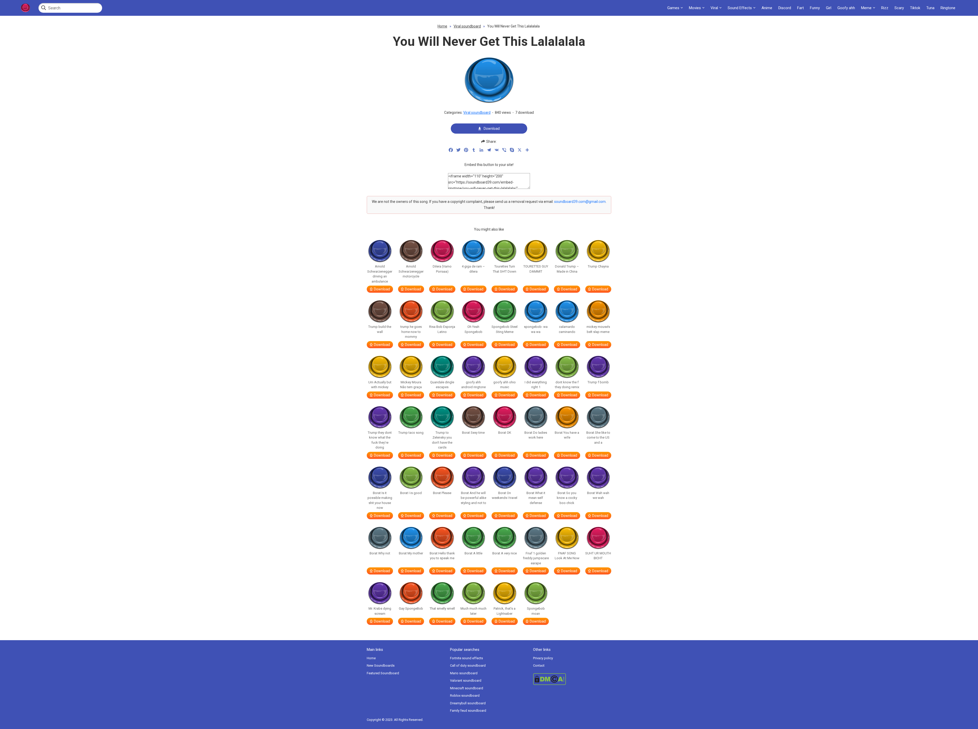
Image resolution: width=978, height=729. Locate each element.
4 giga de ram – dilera (473, 268)
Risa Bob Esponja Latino (442, 329)
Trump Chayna (598, 266)
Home (442, 26)
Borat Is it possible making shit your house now (380, 500)
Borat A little (473, 553)
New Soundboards (381, 665)
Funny (815, 8)
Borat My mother (411, 553)
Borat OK (504, 432)
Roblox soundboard (465, 695)
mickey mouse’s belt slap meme (598, 329)
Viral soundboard (467, 26)
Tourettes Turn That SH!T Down (504, 268)
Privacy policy (543, 658)
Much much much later (473, 611)
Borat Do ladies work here (535, 435)
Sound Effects (740, 8)
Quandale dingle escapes (442, 384)
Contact (539, 665)
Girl (828, 8)
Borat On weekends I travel (504, 495)
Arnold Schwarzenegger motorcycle (411, 271)
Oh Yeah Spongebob (473, 329)
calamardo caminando (567, 329)
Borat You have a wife (567, 435)
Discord (784, 8)
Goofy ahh (846, 8)
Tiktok (915, 8)
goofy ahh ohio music (504, 384)
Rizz (884, 8)
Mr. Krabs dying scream (380, 611)
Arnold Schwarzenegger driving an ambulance (379, 273)
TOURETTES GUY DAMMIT (535, 268)
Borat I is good (411, 493)
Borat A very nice (504, 553)
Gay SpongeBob (411, 608)
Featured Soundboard (383, 673)
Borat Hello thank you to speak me (442, 555)
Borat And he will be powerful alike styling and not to (473, 498)
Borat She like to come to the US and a (598, 437)
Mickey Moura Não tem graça (411, 384)
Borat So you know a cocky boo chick (567, 498)
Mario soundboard (464, 673)
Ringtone (948, 8)
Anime (767, 8)
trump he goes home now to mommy (411, 332)
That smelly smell (442, 608)
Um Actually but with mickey (379, 384)
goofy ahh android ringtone (473, 384)
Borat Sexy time (473, 432)
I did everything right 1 (536, 384)
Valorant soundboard (465, 680)
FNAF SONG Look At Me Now (567, 555)
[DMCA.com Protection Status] (572, 679)
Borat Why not (380, 553)
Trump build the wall (379, 329)
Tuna (930, 8)
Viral (714, 8)
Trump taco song (411, 432)
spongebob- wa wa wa (536, 329)
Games (673, 8)
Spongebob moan (536, 611)
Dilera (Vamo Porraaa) (442, 268)
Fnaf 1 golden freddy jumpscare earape (536, 558)
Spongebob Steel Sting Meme (505, 329)
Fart (800, 8)
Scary (899, 8)
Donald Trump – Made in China (567, 268)
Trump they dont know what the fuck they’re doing (380, 440)
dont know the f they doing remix (567, 384)
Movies (695, 8)
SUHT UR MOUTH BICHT (598, 555)
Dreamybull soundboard (468, 703)
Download (492, 129)
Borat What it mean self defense (535, 498)
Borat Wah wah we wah (598, 495)
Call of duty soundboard (468, 665)
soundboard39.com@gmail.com (580, 202)
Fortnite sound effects (466, 658)
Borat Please (442, 493)
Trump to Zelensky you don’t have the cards (442, 440)
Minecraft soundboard (466, 688)
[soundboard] (25, 8)
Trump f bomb (598, 382)
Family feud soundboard (468, 710)
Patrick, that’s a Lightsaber (504, 611)
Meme (866, 8)
